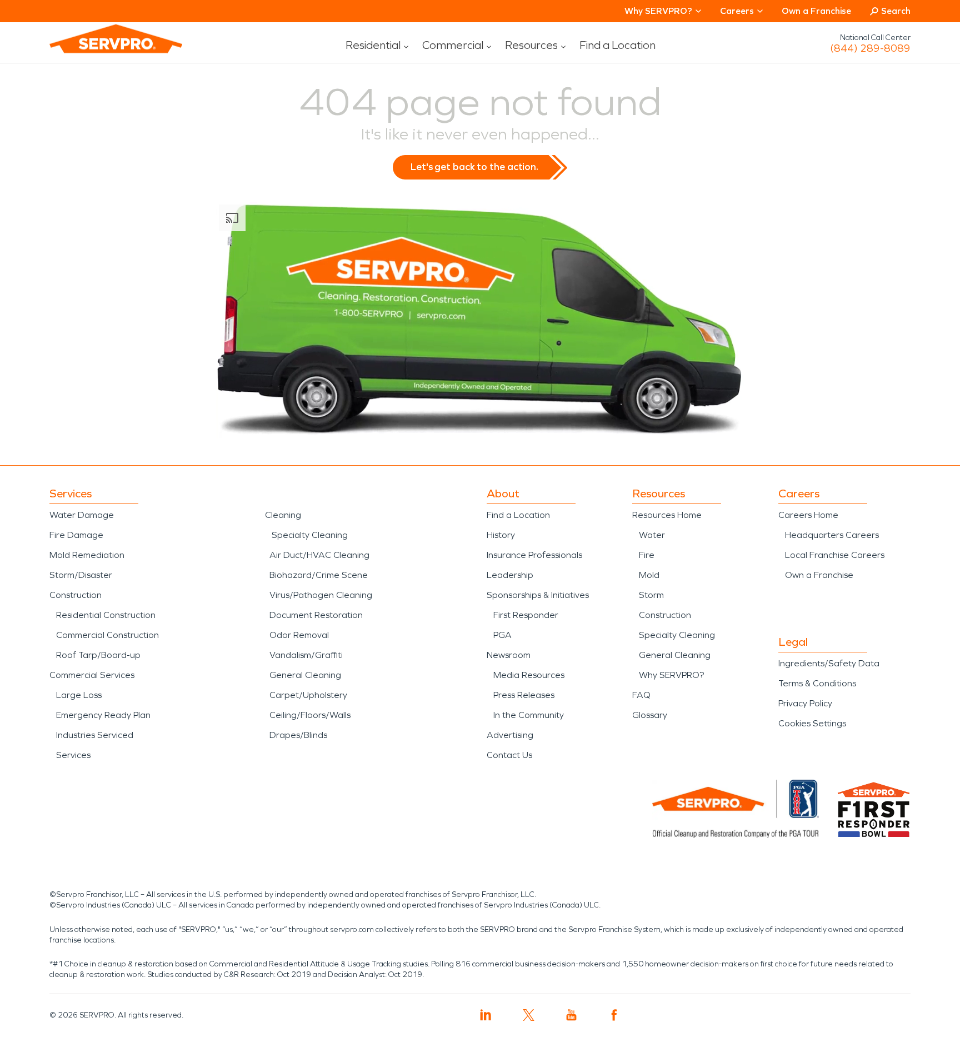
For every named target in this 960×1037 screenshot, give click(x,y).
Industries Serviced (94, 735)
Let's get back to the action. (474, 167)
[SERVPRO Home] (100, 48)
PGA (502, 635)
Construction (75, 595)
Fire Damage (76, 535)
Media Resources (528, 675)
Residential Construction (106, 615)
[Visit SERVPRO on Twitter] (528, 1015)
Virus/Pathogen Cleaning (320, 595)
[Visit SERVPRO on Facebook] (614, 1015)
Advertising (510, 735)
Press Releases (523, 695)
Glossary (649, 715)
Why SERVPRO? (671, 675)
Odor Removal (299, 635)
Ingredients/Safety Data (828, 663)
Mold (649, 575)
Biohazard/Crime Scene (318, 575)
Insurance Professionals (534, 555)
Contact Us (509, 755)
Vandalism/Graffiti (306, 655)
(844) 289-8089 (870, 48)
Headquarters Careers (832, 535)
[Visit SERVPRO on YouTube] (571, 1015)
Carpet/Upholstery (308, 695)
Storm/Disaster (80, 575)
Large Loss (79, 695)
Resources (531, 45)
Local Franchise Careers (834, 555)
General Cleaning (305, 675)
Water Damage (81, 515)
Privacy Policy (805, 703)
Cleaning (283, 515)
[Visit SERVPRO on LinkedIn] (486, 1015)
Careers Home (808, 515)
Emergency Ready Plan (103, 715)
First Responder (525, 615)
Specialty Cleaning (310, 535)
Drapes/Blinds (298, 735)
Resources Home (667, 515)
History (501, 535)
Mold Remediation (86, 555)
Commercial (452, 45)
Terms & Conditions (817, 683)
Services (73, 755)
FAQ (641, 695)
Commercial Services (91, 675)
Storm (651, 595)
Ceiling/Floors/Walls (310, 715)
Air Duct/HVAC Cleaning (319, 555)
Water (652, 535)
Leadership (510, 575)
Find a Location (617, 45)
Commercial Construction (107, 635)
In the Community (528, 715)
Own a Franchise (816, 11)
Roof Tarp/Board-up (98, 655)
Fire (646, 555)
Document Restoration (316, 615)
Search (896, 11)
